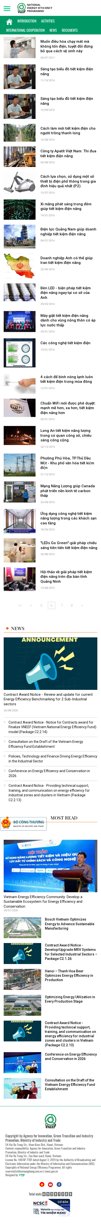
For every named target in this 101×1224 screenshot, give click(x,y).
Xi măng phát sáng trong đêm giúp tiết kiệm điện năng (65, 206)
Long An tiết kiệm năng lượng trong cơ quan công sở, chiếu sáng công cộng (65, 435)
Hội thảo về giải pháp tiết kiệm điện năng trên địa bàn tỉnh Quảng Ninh (66, 577)
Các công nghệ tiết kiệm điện (65, 343)
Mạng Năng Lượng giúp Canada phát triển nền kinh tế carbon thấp (67, 491)
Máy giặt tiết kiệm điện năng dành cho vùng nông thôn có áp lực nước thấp (68, 320)
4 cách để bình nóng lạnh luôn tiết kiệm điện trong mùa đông (66, 379)
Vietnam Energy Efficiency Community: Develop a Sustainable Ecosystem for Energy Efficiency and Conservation (43, 902)
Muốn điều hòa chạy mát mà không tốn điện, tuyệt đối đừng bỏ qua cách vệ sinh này (66, 46)
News (53, 30)
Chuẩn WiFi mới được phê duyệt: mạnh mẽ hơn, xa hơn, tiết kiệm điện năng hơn (68, 408)
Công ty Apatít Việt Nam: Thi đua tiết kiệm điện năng (68, 153)
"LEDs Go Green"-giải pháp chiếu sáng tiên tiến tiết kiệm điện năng (68, 545)
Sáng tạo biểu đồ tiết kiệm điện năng (66, 71)
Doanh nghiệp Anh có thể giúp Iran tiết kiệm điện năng (66, 260)
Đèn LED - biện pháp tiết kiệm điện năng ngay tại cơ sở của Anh (65, 293)
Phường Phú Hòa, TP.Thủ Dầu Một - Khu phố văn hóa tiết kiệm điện (67, 463)
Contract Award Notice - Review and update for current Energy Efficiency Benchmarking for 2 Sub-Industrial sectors (48, 699)
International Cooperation (25, 30)
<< (20, 605)
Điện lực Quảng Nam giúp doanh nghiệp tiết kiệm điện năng (68, 231)
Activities (48, 20)
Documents (70, 30)
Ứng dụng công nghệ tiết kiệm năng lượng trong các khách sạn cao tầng (68, 518)
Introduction (26, 20)
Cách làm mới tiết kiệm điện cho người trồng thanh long (68, 130)
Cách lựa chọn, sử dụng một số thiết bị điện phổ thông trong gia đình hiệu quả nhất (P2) (68, 181)
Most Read (63, 818)
